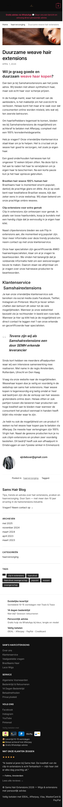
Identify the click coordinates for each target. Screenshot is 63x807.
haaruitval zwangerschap (15, 580)
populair (35, 580)
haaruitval (32, 575)
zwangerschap (11, 585)
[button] (58, 5)
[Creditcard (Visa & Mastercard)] (13, 734)
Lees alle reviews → (12, 780)
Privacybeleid (9, 697)
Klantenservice (10, 654)
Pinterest (7, 722)
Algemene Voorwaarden (15, 680)
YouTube (7, 718)
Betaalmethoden (11, 692)
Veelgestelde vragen (13, 658)
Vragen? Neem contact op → (17, 507)
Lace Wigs (8, 667)
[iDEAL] (5, 734)
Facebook (7, 709)
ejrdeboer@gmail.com (33, 457)
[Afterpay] (29, 734)
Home (5, 24)
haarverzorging (18, 24)
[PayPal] (21, 734)
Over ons (7, 650)
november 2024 (11, 527)
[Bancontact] (37, 734)
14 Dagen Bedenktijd (13, 688)
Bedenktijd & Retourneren (15, 684)
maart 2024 (8, 531)
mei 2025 (7, 523)
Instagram (7, 713)
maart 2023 (8, 540)
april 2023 (7, 536)
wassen (46, 580)
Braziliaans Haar (10, 663)
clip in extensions (16, 575)
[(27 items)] (4, 575)
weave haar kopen (35, 76)
